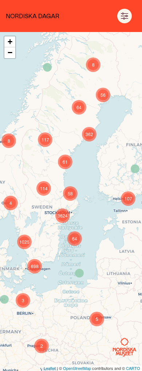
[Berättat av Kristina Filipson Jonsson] (79, 273)
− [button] (10, 52)
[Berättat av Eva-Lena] (47, 67)
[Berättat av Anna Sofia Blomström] (4, 299)
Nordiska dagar (32, 15)
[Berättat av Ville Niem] (135, 168)
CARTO (133, 368)
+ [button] (10, 41)
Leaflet (50, 368)
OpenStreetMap (77, 368)
